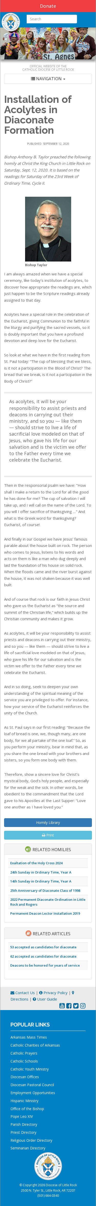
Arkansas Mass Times (28, 1037)
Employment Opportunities (32, 1092)
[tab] (48, 79)
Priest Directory (23, 1132)
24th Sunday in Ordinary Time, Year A (40, 872)
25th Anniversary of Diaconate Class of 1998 (45, 890)
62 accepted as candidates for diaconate (43, 956)
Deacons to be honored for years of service (45, 965)
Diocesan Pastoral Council (32, 1084)
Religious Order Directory (31, 1140)
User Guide (46, 999)
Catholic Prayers (23, 1053)
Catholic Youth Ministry (29, 1069)
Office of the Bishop (27, 1108)
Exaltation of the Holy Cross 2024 (36, 863)
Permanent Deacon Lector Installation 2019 (45, 913)
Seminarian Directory (27, 1148)
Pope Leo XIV (21, 1116)
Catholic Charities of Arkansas (35, 1045)
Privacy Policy (55, 992)
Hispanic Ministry (24, 1100)
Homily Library (48, 822)
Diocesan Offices (24, 1076)
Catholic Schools (24, 1061)
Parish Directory (23, 1124)
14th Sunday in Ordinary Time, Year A (40, 881)
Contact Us (24, 992)
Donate (48, 6)
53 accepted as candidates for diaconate (43, 947)
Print (49, 835)
